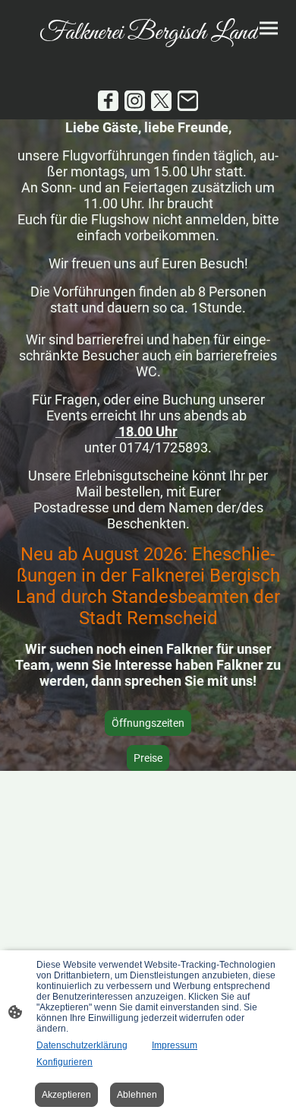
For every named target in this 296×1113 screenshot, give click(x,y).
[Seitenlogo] (148, 55)
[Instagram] (134, 100)
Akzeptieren (66, 1094)
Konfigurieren (64, 1062)
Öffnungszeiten (148, 723)
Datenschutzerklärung (82, 1045)
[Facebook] (108, 100)
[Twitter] (161, 100)
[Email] (188, 100)
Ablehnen (137, 1094)
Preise (148, 758)
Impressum (174, 1045)
